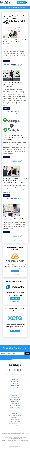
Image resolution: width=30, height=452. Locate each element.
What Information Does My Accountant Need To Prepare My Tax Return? (15, 180)
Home (3, 7)
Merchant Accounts (15, 397)
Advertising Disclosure (11, 440)
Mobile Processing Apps (15, 399)
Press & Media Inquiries (15, 421)
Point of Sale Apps (15, 403)
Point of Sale (15, 383)
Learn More (15, 271)
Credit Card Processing (15, 381)
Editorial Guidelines (15, 419)
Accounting (15, 387)
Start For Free (15, 298)
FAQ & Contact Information (15, 415)
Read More (6, 61)
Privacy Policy (15, 425)
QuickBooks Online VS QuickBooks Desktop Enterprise (14, 137)
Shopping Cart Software (15, 407)
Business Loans (15, 385)
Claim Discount (15, 331)
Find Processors (21, 2)
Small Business (15, 391)
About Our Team (15, 417)
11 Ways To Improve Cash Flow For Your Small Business (14, 41)
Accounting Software (15, 405)
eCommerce (15, 389)
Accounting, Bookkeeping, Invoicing (13, 7)
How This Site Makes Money (15, 423)
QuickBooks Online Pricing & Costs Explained (12, 84)
